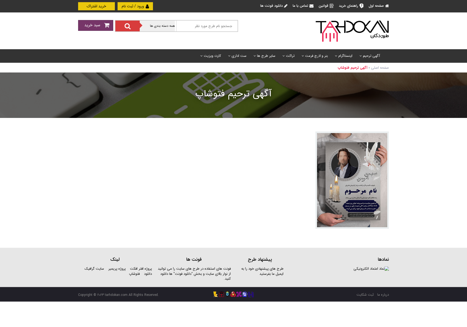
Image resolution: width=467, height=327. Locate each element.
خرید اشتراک (96, 6)
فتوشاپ (134, 274)
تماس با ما (300, 6)
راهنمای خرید (348, 6)
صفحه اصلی (380, 68)
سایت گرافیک (94, 269)
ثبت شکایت (365, 295)
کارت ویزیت (212, 56)
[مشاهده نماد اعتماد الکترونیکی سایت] (371, 269)
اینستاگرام (345, 56)
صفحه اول (376, 6)
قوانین (323, 6)
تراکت (290, 56)
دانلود (148, 274)
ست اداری (239, 56)
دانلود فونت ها (271, 6)
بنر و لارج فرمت (316, 56)
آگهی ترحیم (371, 56)
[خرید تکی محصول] (381, 139)
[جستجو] (127, 26)
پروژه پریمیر (116, 269)
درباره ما (383, 295)
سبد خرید (93, 25)
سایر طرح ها (266, 56)
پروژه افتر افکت (141, 269)
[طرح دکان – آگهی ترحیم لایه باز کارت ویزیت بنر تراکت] (352, 31)
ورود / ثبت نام (133, 6)
